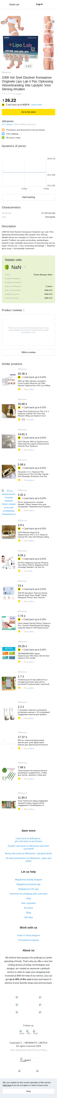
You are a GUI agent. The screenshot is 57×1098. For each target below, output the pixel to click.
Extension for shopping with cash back (28, 894)
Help (28, 898)
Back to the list (4, 22)
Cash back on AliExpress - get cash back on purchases (28, 839)
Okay (28, 1091)
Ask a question (28, 903)
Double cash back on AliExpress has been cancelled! (28, 847)
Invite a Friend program (28, 935)
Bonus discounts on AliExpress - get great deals (28, 853)
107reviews (7, 124)
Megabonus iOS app (28, 889)
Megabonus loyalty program (28, 879)
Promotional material (28, 940)
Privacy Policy (39, 1050)
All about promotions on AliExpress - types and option (28, 859)
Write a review (29, 352)
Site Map (28, 917)
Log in (39, 4)
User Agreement (18, 1050)
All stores (28, 908)
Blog (28, 912)
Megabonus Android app (28, 884)
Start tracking (28, 197)
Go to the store (28, 112)
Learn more (36, 104)
